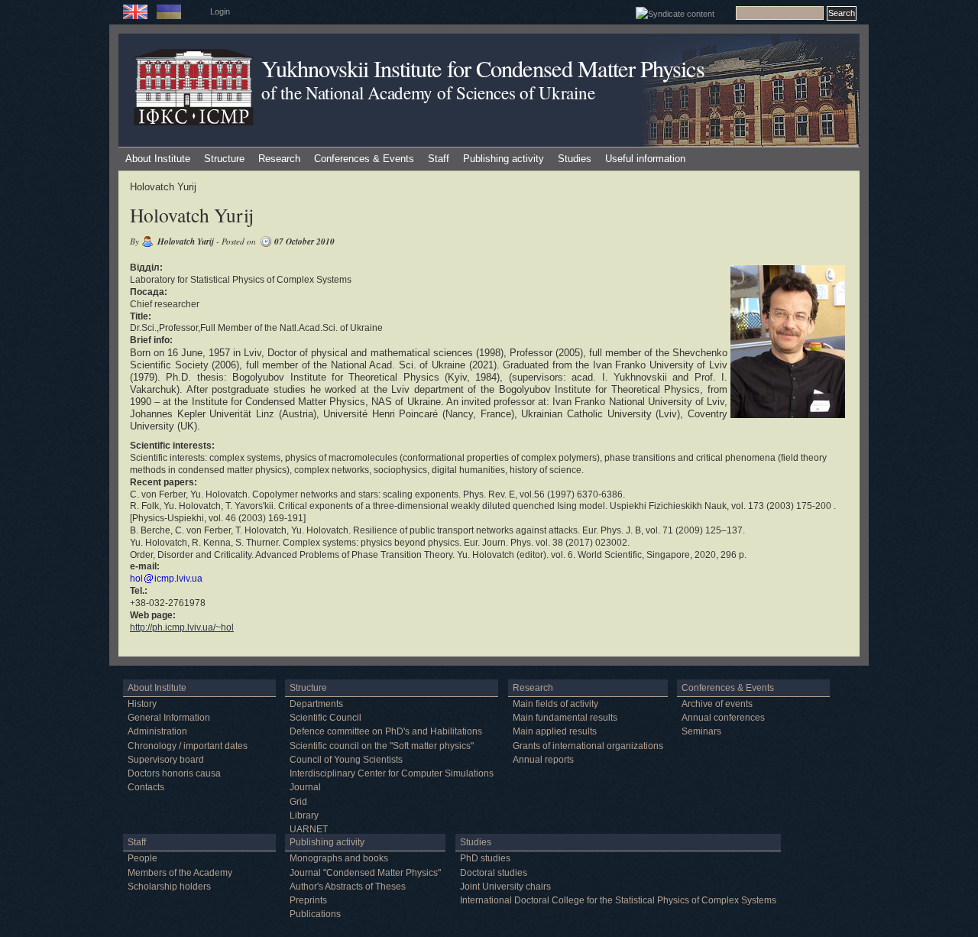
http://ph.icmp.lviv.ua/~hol (182, 627)
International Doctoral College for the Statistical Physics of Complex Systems (618, 900)
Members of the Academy (180, 872)
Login (220, 11)
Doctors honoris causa (174, 773)
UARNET (309, 829)
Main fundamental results (565, 717)
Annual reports (543, 759)
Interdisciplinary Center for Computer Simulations (392, 773)
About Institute (157, 158)
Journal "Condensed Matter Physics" (365, 872)
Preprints (308, 900)
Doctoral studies (493, 872)
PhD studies (485, 858)
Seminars (701, 731)
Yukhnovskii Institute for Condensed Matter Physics (482, 68)
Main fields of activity (555, 704)
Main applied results (555, 731)
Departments (316, 704)
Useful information (645, 158)
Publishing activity (503, 158)
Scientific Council (325, 717)
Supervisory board (166, 759)
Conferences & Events (364, 158)
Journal (305, 787)
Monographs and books (339, 858)
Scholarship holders (169, 886)
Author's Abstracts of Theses (348, 886)
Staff (438, 158)
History (142, 704)
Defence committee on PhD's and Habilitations (386, 731)
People (142, 858)
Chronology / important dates (188, 746)
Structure (224, 158)
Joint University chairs (505, 886)
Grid (298, 801)
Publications (315, 914)
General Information (169, 717)
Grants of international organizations (588, 746)
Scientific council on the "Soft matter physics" (382, 746)
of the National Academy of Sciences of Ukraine (427, 92)
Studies (574, 158)
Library (304, 815)
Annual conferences (723, 717)
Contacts (146, 787)
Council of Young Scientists (346, 759)
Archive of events (717, 704)
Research (279, 158)
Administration (157, 731)
